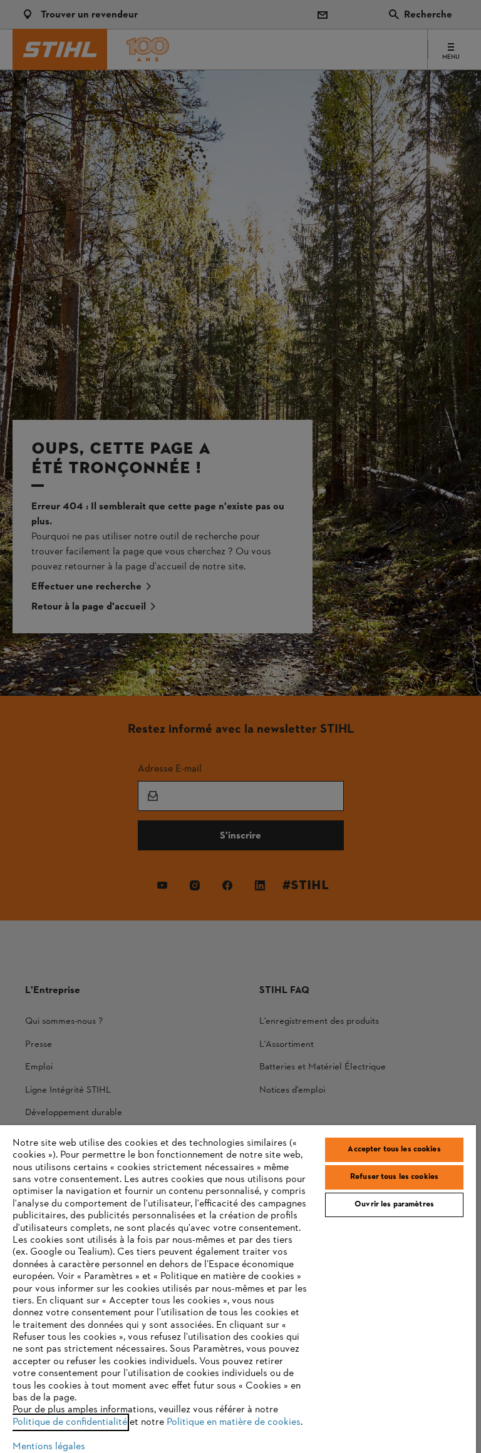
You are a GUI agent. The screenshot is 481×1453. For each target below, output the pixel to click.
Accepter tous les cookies (394, 1149)
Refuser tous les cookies (394, 1177)
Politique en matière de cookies (234, 1422)
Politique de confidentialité (70, 1422)
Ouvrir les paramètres (394, 1204)
